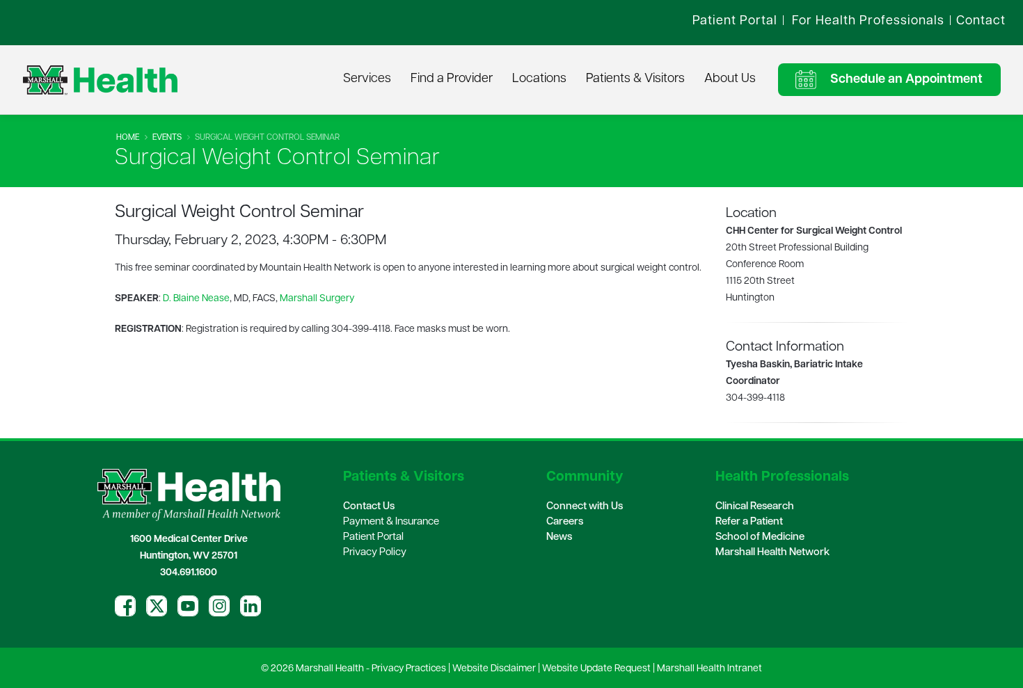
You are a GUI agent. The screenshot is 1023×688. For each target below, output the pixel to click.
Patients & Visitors (635, 79)
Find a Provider (452, 79)
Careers (564, 522)
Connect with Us (584, 507)
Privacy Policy (374, 552)
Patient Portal (373, 537)
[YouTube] (187, 605)
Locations (539, 79)
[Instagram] (219, 605)
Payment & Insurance (391, 522)
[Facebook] (125, 605)
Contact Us (369, 507)
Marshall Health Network (772, 552)
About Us (730, 79)
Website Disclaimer (494, 669)
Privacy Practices (409, 669)
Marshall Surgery (317, 299)
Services (367, 79)
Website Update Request (596, 669)
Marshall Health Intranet (709, 669)
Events (167, 138)
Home (127, 138)
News (559, 537)
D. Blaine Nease (196, 299)
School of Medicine (759, 537)
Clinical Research (754, 507)
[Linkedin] (250, 605)
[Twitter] (156, 605)
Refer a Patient (749, 522)
